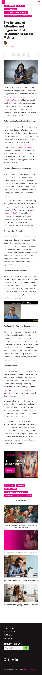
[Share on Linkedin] (23, 54)
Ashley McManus (11, 46)
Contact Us (9, 628)
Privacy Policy (32, 669)
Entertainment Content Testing (16, 12)
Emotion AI (20, 6)
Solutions (8, 638)
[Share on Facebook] (13, 54)
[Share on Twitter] (18, 54)
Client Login (9, 631)
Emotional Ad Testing (12, 16)
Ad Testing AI (26, 16)
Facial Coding (9, 6)
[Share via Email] (28, 55)
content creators (24, 147)
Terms (25, 669)
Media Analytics (10, 9)
